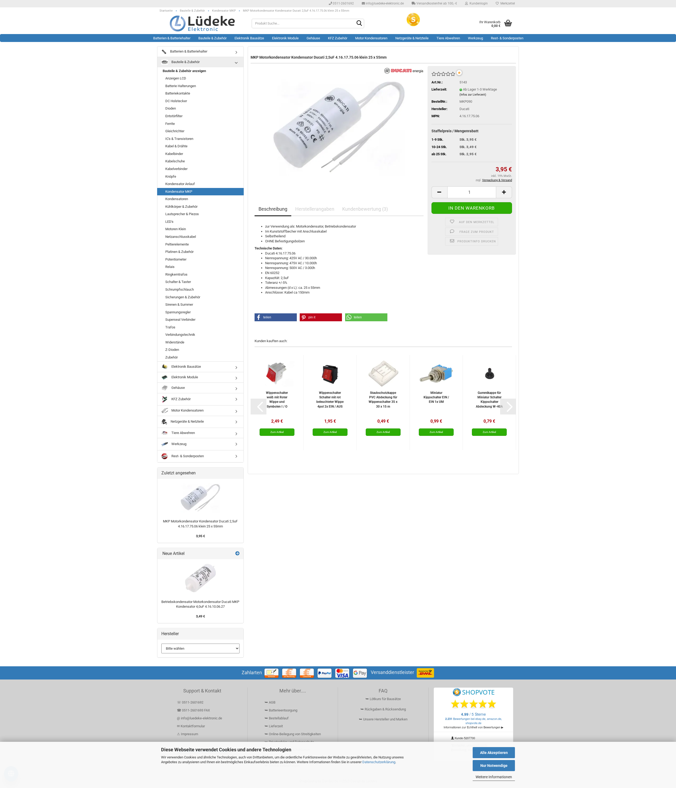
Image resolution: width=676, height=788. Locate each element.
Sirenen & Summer (179, 304)
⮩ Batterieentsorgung (281, 710)
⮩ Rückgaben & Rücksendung (383, 709)
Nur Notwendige (494, 765)
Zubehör (171, 357)
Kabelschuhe (175, 161)
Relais (170, 267)
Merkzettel (507, 3)
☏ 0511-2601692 (190, 702)
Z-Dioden (172, 350)
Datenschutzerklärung (378, 762)
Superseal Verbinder (180, 320)
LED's (169, 222)
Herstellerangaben (314, 209)
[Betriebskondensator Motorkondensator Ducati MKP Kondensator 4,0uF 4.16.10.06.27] (200, 578)
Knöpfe (170, 176)
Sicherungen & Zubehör (182, 297)
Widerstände (174, 342)
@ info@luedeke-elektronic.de (199, 718)
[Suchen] (359, 24)
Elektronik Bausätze (249, 38)
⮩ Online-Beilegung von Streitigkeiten (293, 734)
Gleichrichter (174, 131)
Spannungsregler (178, 312)
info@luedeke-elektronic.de (384, 3)
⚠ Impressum (187, 734)
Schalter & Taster (178, 282)
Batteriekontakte (177, 93)
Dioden (170, 108)
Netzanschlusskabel (180, 237)
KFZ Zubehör (337, 38)
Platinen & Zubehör (179, 252)
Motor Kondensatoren (371, 38)
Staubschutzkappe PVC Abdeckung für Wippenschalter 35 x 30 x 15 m (383, 399)
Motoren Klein (175, 229)
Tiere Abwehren (448, 38)
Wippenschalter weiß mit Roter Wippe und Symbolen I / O (277, 399)
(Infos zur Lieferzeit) (472, 94)
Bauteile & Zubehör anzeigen (184, 71)
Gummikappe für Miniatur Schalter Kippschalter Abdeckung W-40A (489, 399)
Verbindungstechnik (180, 335)
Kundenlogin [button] (478, 3)
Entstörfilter (173, 116)
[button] (439, 192)
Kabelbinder (174, 154)
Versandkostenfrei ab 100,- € (436, 3)
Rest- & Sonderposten (507, 38)
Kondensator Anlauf (180, 184)
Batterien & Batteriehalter (171, 38)
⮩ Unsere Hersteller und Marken (383, 719)
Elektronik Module (285, 38)
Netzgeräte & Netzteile (412, 38)
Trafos (170, 327)
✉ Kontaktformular (191, 726)
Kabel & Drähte (176, 146)
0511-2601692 (343, 3)
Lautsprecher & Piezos (182, 214)
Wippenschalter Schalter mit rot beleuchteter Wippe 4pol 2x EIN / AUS (330, 399)
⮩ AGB (270, 702)
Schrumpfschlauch (179, 289)
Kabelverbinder (176, 169)
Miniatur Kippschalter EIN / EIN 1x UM (436, 397)
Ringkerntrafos (176, 274)
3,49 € (200, 616)
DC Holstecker (176, 101)
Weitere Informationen (494, 777)
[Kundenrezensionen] (443, 76)
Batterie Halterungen (180, 86)
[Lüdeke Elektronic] (202, 23)
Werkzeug (475, 38)
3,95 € (200, 536)
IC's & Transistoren (179, 139)
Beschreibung (273, 209)
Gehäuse (313, 38)
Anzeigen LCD (175, 78)
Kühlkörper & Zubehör (181, 207)
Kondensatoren (176, 199)
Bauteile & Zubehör (212, 38)
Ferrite (170, 124)
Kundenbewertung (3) (365, 209)
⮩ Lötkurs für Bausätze (383, 699)
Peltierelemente (177, 244)
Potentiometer (175, 259)
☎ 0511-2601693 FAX (194, 710)
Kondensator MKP (178, 192)
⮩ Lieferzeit (274, 726)
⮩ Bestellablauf (277, 718)
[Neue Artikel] (237, 554)
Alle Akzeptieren (494, 753)
